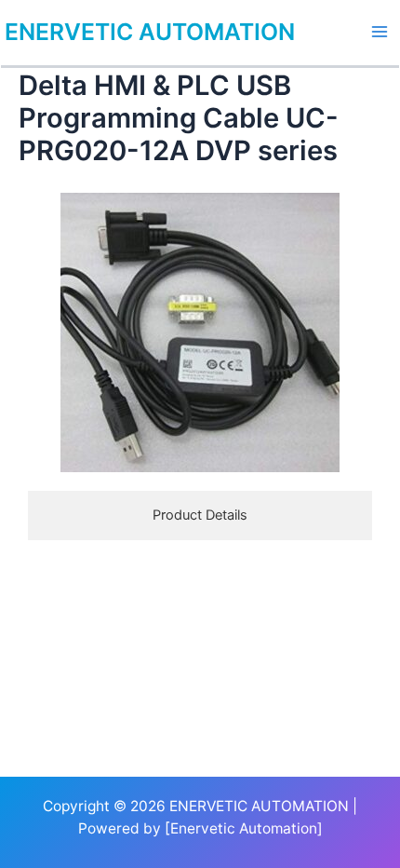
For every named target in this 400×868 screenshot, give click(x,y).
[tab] (200, 515)
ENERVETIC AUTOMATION (150, 32)
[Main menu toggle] (379, 31)
